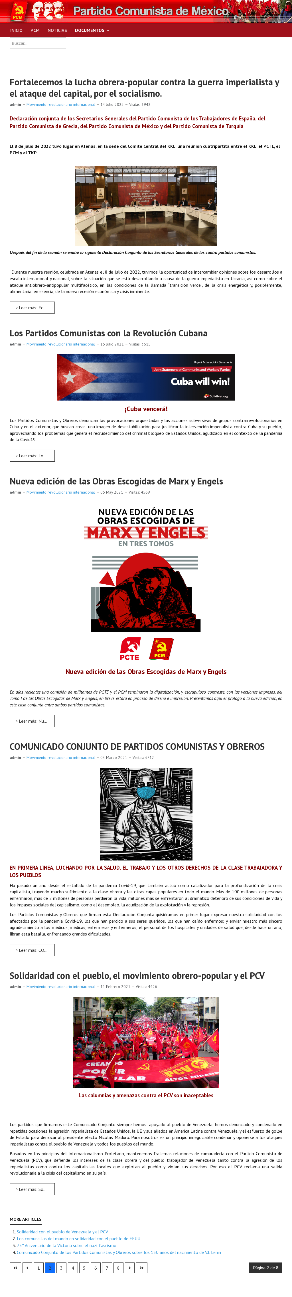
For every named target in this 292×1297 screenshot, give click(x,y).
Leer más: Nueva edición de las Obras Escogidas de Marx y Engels (36, 721)
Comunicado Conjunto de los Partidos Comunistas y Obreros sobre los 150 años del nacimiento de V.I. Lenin (119, 1252)
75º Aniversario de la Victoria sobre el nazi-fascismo (66, 1245)
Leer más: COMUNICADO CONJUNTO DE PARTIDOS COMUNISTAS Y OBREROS (36, 950)
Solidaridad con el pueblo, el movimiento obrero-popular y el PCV (137, 975)
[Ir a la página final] (141, 1267)
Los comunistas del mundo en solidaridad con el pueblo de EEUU (78, 1238)
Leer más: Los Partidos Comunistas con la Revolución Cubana (36, 455)
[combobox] (38, 43)
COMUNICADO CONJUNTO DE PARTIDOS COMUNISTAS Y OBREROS (137, 746)
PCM (35, 30)
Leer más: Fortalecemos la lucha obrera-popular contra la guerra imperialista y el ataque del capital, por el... (36, 307)
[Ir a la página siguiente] (130, 1267)
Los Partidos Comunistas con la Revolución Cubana (109, 333)
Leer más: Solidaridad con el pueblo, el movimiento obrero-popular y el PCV (36, 1189)
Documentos (89, 30)
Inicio (16, 30)
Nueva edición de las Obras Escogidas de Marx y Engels (116, 481)
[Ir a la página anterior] (27, 1267)
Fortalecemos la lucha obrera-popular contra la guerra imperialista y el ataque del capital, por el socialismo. (144, 87)
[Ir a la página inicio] (15, 1267)
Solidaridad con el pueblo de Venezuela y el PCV (62, 1232)
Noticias (57, 30)
